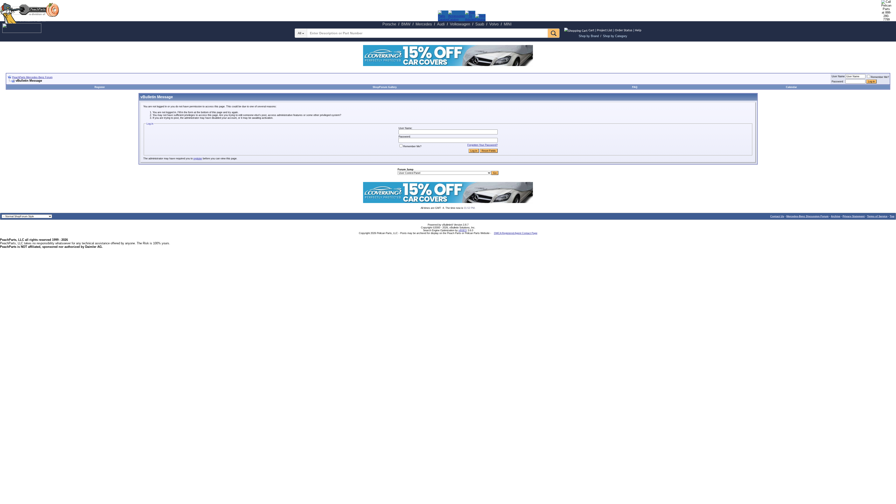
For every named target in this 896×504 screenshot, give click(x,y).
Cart (591, 30)
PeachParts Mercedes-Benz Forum (32, 77)
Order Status (623, 30)
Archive (835, 216)
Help (638, 30)
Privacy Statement (854, 216)
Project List (604, 30)
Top (892, 216)
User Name (838, 76)
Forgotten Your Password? (482, 145)
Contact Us (777, 216)
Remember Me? (880, 77)
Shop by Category (615, 36)
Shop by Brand (589, 36)
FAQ (634, 87)
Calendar (791, 87)
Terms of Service (877, 216)
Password (837, 81)
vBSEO (462, 230)
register (197, 158)
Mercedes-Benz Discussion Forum (807, 216)
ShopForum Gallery (385, 87)
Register (99, 87)
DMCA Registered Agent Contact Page (515, 233)
